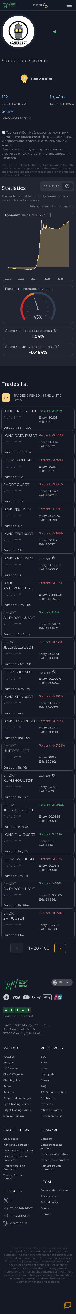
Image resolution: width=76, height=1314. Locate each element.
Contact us (18, 1223)
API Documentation (53, 1092)
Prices (7, 1086)
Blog (43, 1056)
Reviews (8, 1092)
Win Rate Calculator (16, 1144)
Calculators (10, 1138)
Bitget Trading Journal (17, 1110)
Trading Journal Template (13, 1177)
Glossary (46, 1080)
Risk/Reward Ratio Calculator (15, 1158)
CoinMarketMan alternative (51, 1167)
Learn (44, 1068)
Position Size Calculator (18, 1150)
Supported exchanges (17, 1098)
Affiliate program (51, 1110)
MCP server (10, 1068)
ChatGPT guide (13, 1074)
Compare (47, 1138)
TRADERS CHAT (20, 1215)
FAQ (43, 1086)
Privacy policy (49, 1196)
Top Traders (48, 1098)
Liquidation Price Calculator (14, 1167)
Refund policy (49, 1202)
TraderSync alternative (55, 1159)
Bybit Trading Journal (17, 1104)
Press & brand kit (51, 1115)
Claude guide (11, 1080)
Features (9, 1056)
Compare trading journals (51, 1146)
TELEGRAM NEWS (21, 1208)
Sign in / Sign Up (13, 1115)
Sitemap (46, 1214)
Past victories (41, 79)
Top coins (47, 1104)
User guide (47, 1074)
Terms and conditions (54, 1190)
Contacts (46, 1208)
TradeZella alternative (54, 1154)
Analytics (9, 1062)
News (44, 1062)
